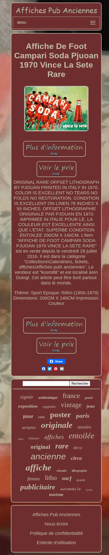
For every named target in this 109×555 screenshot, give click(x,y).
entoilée (81, 435)
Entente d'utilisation (56, 542)
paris (82, 415)
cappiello (49, 407)
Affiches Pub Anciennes (56, 514)
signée (26, 397)
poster (60, 414)
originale (56, 425)
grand (89, 398)
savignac (29, 427)
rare (61, 446)
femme (33, 478)
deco (78, 447)
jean (91, 406)
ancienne (48, 456)
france (71, 396)
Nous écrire (56, 523)
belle (20, 439)
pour (28, 416)
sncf (66, 478)
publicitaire (37, 487)
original (40, 447)
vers (41, 417)
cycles (89, 489)
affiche (38, 467)
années (84, 427)
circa (76, 458)
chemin (62, 470)
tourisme (56, 494)
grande (81, 480)
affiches (54, 437)
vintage (71, 405)
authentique (48, 397)
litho (51, 477)
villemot (33, 438)
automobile (70, 489)
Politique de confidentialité (56, 533)
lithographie (79, 470)
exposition (28, 406)
